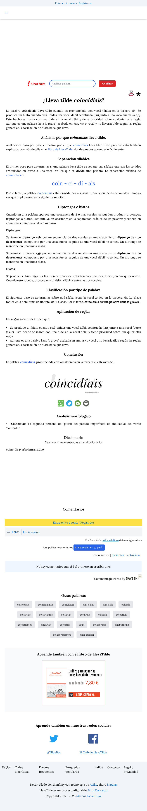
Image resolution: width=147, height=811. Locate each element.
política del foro (110, 540)
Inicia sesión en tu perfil (89, 547)
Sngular (112, 784)
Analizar (107, 83)
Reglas (6, 767)
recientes (118, 555)
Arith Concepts (97, 790)
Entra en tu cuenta (66, 3)
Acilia (93, 784)
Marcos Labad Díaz (88, 796)
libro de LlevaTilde (60, 149)
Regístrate (87, 522)
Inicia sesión (31, 532)
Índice (98, 767)
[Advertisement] (73, 48)
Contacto (113, 767)
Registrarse (85, 3)
